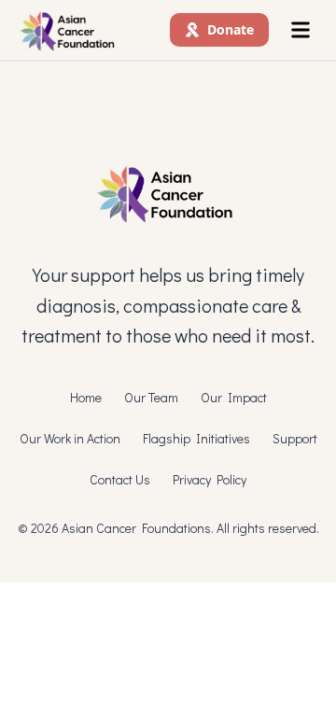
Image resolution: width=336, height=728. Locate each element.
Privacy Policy (209, 479)
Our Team (151, 397)
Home (86, 397)
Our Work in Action (70, 438)
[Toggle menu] (300, 29)
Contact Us (120, 479)
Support (295, 438)
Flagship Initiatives (196, 438)
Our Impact (234, 397)
